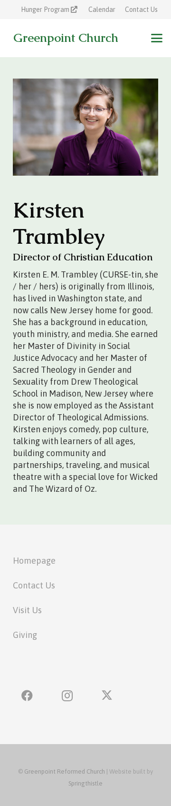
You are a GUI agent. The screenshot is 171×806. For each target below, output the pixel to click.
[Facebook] (27, 695)
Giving (25, 635)
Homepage (34, 561)
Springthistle (85, 783)
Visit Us (27, 610)
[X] (107, 695)
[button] (157, 38)
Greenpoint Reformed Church (64, 771)
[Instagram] (67, 695)
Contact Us (34, 585)
